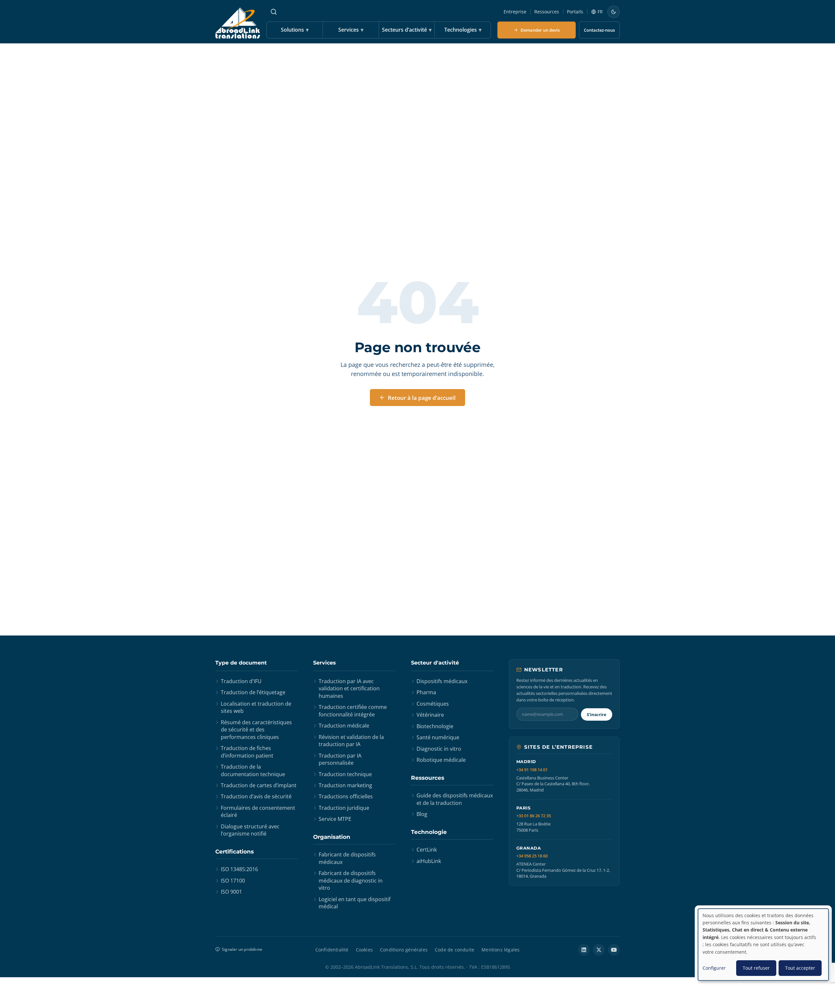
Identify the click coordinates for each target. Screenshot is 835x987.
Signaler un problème (242, 949)
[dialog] (763, 944)
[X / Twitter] (599, 950)
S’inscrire (596, 714)
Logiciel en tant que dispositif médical (354, 903)
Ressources (546, 11)
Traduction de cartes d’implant (258, 785)
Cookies (364, 950)
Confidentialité (332, 950)
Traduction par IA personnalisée (340, 759)
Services (350, 29)
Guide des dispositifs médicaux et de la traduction (455, 799)
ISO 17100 (233, 880)
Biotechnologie (435, 726)
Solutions (295, 29)
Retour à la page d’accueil (422, 397)
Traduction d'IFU (241, 681)
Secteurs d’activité (407, 29)
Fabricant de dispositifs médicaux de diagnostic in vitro (351, 880)
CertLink (427, 849)
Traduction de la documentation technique (253, 770)
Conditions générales (404, 950)
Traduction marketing (345, 785)
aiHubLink (429, 861)
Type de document (241, 663)
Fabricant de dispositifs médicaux (347, 858)
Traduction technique (345, 774)
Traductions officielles (346, 796)
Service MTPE (335, 818)
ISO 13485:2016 (239, 869)
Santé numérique (438, 737)
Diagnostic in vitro (439, 748)
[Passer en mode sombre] (613, 12)
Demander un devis (540, 30)
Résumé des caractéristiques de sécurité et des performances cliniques (256, 730)
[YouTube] (614, 950)
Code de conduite (454, 950)
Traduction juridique (344, 807)
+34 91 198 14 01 (532, 770)
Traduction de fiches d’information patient (247, 751)
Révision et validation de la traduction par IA (351, 740)
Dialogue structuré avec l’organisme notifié (250, 830)
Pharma (426, 692)
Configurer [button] (714, 968)
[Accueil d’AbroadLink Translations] (237, 23)
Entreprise (515, 11)
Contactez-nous (599, 30)
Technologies (462, 29)
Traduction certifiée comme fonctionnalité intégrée (353, 710)
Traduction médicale (344, 725)
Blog (422, 814)
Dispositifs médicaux (442, 681)
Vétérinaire (430, 714)
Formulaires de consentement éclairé (258, 811)
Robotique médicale (441, 759)
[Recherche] (273, 12)
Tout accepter (800, 968)
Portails (575, 11)
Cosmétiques (433, 703)
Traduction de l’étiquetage (253, 692)
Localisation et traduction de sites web (256, 707)
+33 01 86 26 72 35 (533, 816)
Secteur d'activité (435, 663)
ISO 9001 (231, 891)
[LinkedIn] (584, 950)
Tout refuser (756, 968)
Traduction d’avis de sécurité (256, 796)
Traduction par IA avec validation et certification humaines (349, 688)
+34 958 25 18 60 (532, 856)
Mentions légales (500, 950)
